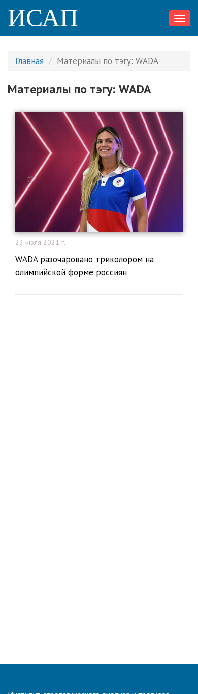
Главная (29, 61)
